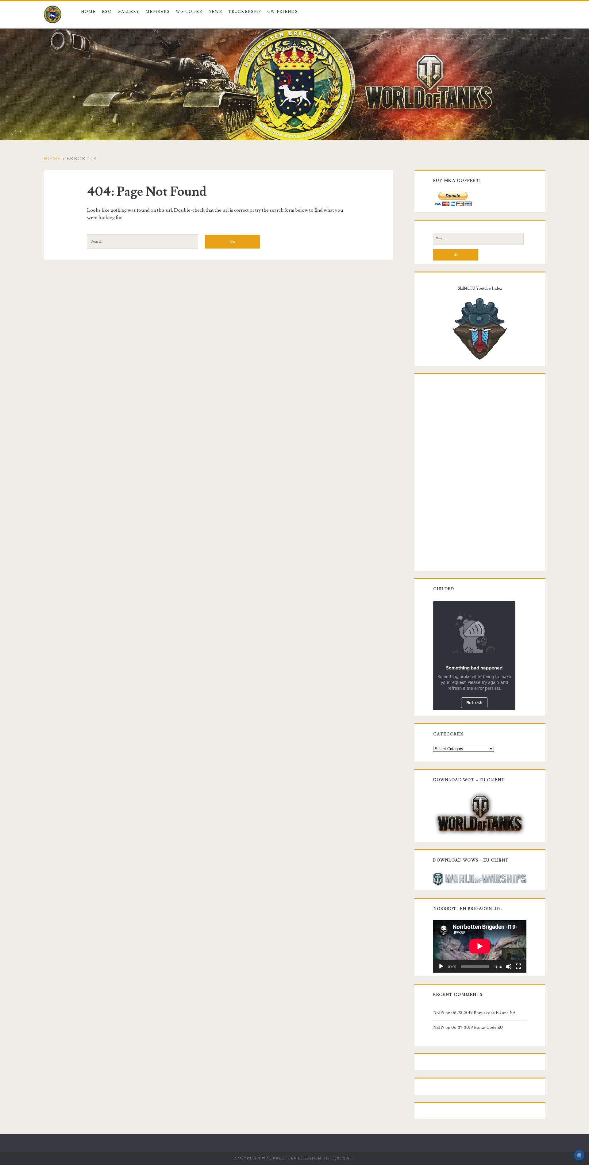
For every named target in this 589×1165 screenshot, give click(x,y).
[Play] (441, 966)
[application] (479, 946)
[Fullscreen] (518, 966)
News (215, 11)
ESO (107, 11)
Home (88, 11)
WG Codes (189, 11)
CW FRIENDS (282, 11)
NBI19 (439, 1012)
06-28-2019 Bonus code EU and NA (483, 1012)
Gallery (128, 11)
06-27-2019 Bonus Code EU (477, 1027)
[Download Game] (479, 813)
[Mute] (509, 966)
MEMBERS (157, 11)
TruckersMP (244, 11)
